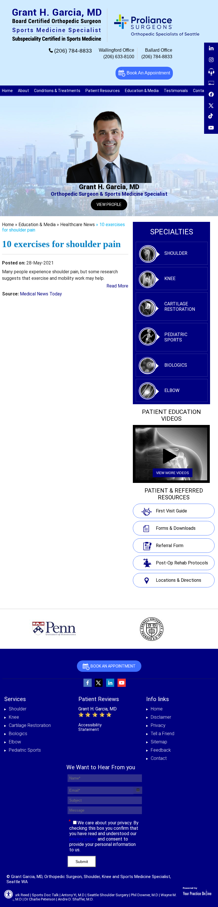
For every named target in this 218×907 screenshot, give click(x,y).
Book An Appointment (147, 72)
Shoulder (175, 253)
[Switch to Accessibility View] (8, 894)
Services (15, 699)
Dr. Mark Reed (18, 895)
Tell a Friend (162, 733)
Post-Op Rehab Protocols (182, 563)
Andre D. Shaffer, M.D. (75, 899)
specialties (171, 232)
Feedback (161, 750)
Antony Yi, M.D (73, 895)
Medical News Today (41, 294)
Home (7, 90)
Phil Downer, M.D (144, 895)
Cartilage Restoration (179, 306)
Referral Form (169, 545)
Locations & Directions (178, 580)
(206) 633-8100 (118, 56)
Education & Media (142, 90)
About (23, 90)
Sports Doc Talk (45, 895)
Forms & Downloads (176, 528)
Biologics (175, 365)
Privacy (158, 725)
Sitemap (159, 742)
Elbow (171, 390)
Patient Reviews (98, 699)
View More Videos (172, 473)
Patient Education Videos (171, 415)
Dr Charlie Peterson (39, 899)
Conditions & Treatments (57, 90)
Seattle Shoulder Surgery (107, 895)
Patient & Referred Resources (173, 494)
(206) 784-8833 (73, 51)
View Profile (109, 204)
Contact (159, 758)
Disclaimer (161, 717)
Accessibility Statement (90, 727)
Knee (169, 278)
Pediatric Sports (175, 337)
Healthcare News (77, 224)
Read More (117, 286)
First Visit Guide (171, 511)
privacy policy (83, 839)
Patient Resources (102, 90)
